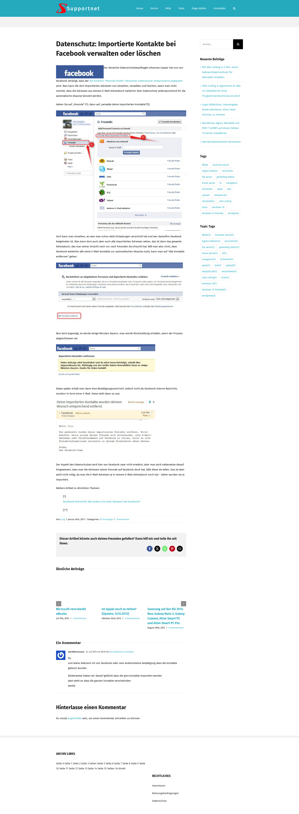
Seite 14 (92, 768)
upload (205, 195)
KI (221, 183)
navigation (231, 183)
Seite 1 (68, 763)
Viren (204, 207)
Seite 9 (135, 763)
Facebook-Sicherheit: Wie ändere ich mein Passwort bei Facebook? (101, 501)
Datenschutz (159, 800)
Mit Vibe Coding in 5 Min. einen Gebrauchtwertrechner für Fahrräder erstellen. (220, 72)
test (229, 189)
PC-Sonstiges (106, 519)
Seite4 (93, 763)
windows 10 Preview (212, 213)
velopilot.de (220, 195)
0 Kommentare (176, 627)
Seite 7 (118, 763)
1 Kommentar (122, 519)
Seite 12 (73, 768)
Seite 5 (101, 763)
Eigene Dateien (210, 170)
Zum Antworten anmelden (121, 652)
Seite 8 (126, 763)
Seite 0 (60, 763)
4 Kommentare (132, 618)
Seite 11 (63, 768)
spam (220, 189)
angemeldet (75, 718)
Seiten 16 (112, 768)
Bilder (205, 164)
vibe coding (225, 201)
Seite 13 (82, 768)
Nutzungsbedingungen (165, 793)
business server (221, 164)
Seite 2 (76, 763)
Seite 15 (102, 768)
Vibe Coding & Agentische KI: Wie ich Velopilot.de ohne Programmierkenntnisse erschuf (221, 90)
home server (208, 183)
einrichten (227, 170)
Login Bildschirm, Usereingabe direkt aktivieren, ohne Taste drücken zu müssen (220, 109)
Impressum (158, 785)
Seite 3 (85, 763)
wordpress (233, 213)
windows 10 (218, 207)
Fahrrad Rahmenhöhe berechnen (221, 141)
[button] (234, 8)
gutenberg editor (225, 177)
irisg (63, 519)
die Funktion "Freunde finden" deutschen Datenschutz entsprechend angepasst (135, 80)
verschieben (208, 201)
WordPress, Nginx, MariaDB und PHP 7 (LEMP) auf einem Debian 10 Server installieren (220, 128)
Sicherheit (207, 189)
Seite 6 (110, 763)
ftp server (207, 177)
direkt (122, 768)
